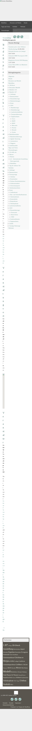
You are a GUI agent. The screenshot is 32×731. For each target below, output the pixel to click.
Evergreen (24, 652)
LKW (11, 105)
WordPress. (27, 707)
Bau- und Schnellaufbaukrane (18, 194)
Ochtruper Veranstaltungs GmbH (3, 250)
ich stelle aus (12, 152)
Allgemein (11, 76)
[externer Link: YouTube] (14, 36)
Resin (11, 677)
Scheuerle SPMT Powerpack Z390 (17, 55)
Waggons (12, 143)
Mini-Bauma (24, 668)
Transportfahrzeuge (16, 114)
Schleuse (18, 677)
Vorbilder (11, 168)
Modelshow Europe (16, 672)
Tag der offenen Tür (14, 165)
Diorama (5, 652)
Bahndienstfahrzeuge (16, 136)
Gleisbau (12, 177)
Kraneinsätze (13, 179)
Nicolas (14, 127)
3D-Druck (12, 85)
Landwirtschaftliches (17, 112)
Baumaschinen (14, 96)
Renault (14, 130)
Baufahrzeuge (15, 107)
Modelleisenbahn (14, 134)
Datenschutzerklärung (8, 705)
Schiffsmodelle (13, 145)
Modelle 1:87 (13, 92)
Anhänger (13, 94)
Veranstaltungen (12, 150)
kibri (12, 661)
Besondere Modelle (14, 87)
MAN (13, 123)
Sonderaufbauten (15, 219)
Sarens (14, 677)
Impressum (18, 703)
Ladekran (22, 661)
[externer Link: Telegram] (21, 36)
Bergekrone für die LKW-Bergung (17, 60)
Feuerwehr (14, 212)
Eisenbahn (18, 652)
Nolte (4, 675)
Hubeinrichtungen (15, 101)
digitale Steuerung (15, 139)
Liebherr (19, 664)
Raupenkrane (14, 201)
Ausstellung (8, 649)
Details (10, 78)
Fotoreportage (13, 174)
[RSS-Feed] (18, 36)
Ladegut (17, 661)
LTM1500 (24, 664)
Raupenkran (6, 677)
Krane (12, 103)
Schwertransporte (15, 185)
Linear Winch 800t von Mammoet (17, 64)
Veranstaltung (7, 38)
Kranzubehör (14, 199)
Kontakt (11, 703)
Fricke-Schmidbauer (14, 654)
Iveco (13, 119)
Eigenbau (11, 652)
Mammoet (5, 667)
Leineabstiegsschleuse (9, 664)
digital (22, 649)
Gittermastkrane (14, 197)
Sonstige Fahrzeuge (14, 226)
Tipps (18, 681)
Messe (18, 668)
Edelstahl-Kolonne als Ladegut (17, 51)
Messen (11, 154)
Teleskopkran (8, 681)
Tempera (20, 707)
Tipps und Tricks (13, 147)
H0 (22, 657)
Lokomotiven (14, 141)
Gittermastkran (8, 657)
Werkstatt (11, 228)
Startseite (5, 703)
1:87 (5, 645)
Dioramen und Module (14, 81)
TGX (15, 681)
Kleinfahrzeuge (15, 110)
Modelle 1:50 (13, 90)
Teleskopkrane (14, 203)
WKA (11, 684)
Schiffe (11, 223)
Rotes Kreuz (14, 214)
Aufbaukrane (14, 192)
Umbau (23, 680)
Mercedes (14, 125)
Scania (14, 132)
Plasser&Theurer (22, 675)
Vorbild (6, 684)
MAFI (13, 121)
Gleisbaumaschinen (14, 188)
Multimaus (24, 672)
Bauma (12, 156)
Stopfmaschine (24, 677)
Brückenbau (16, 649)
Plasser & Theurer (12, 675)
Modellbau (11, 83)
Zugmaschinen (15, 116)
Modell (7, 671)
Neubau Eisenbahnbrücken (17, 181)
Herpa (6, 661)
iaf (10, 661)
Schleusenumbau (15, 183)
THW (12, 217)
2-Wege (10, 645)
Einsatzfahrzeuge (15, 98)
